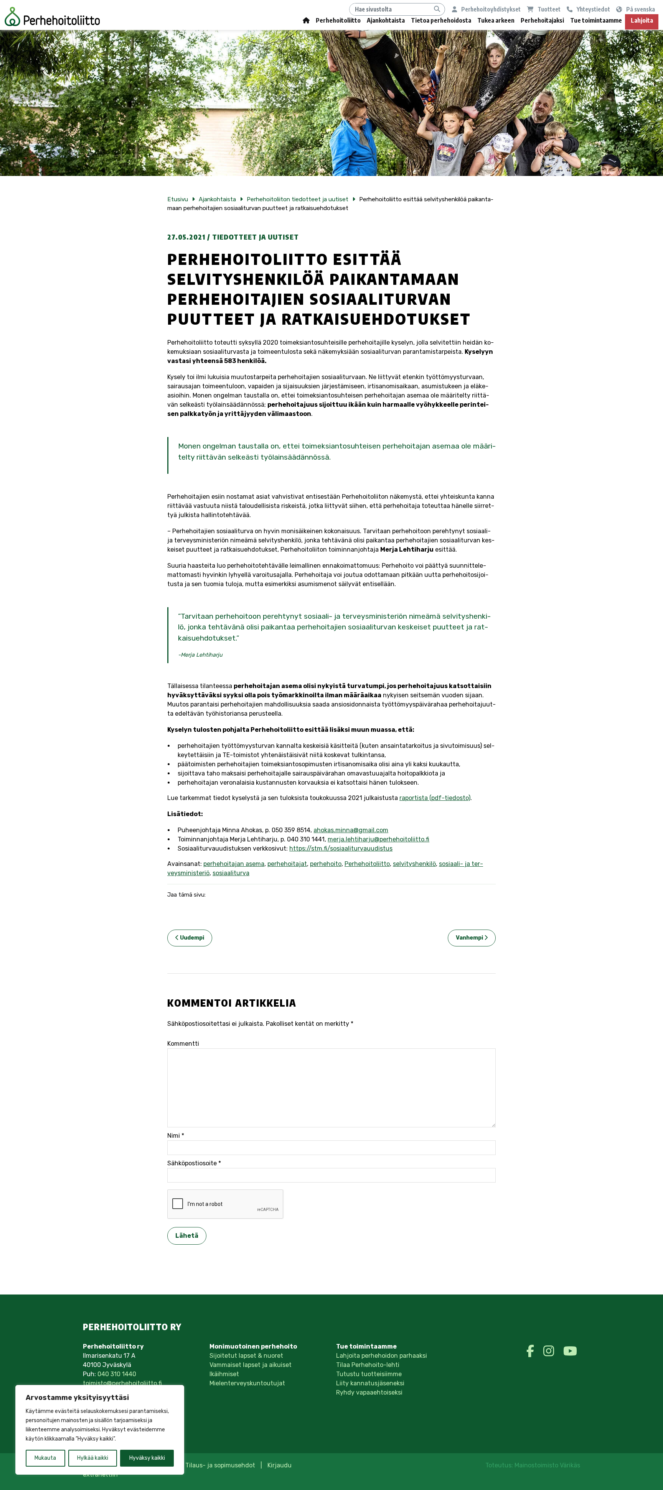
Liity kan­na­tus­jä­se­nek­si (370, 1383)
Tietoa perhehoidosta (441, 20)
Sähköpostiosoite (194, 1163)
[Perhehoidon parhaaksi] (52, 16)
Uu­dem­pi (191, 938)
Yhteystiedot (593, 9)
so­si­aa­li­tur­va (231, 873)
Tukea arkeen (496, 20)
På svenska (640, 9)
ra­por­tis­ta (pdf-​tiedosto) (434, 798)
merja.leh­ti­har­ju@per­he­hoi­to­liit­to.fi (378, 839)
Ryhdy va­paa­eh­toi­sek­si (369, 1392)
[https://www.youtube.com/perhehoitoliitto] (570, 1351)
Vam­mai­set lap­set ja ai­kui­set (250, 1364)
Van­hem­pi (470, 938)
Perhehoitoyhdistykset (490, 9)
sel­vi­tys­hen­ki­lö (414, 863)
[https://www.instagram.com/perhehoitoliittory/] (550, 1351)
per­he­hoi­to (325, 863)
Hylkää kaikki (92, 1458)
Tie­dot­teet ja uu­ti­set (255, 237)
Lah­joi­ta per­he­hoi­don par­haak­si (381, 1355)
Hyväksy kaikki (147, 1458)
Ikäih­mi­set (224, 1374)
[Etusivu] (306, 22)
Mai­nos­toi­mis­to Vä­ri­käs (547, 1465)
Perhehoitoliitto (338, 20)
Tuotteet (548, 9)
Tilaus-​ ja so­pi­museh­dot (220, 1465)
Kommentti (183, 1043)
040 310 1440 (116, 1374)
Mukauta (45, 1458)
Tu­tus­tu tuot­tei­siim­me (369, 1374)
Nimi (175, 1135)
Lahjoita (642, 20)
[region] (99, 1430)
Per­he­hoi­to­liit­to (367, 863)
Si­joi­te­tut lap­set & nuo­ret (246, 1355)
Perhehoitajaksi (542, 20)
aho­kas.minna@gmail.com (350, 830)
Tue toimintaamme (596, 20)
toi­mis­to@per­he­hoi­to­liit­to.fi (122, 1383)
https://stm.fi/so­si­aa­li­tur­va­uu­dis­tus (341, 848)
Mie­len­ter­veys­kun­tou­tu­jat (247, 1383)
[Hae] (437, 9)
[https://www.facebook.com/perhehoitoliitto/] (531, 1351)
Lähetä (186, 1235)
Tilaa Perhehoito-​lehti (367, 1364)
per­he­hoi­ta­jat (287, 863)
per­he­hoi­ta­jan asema (233, 863)
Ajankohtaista (386, 20)
